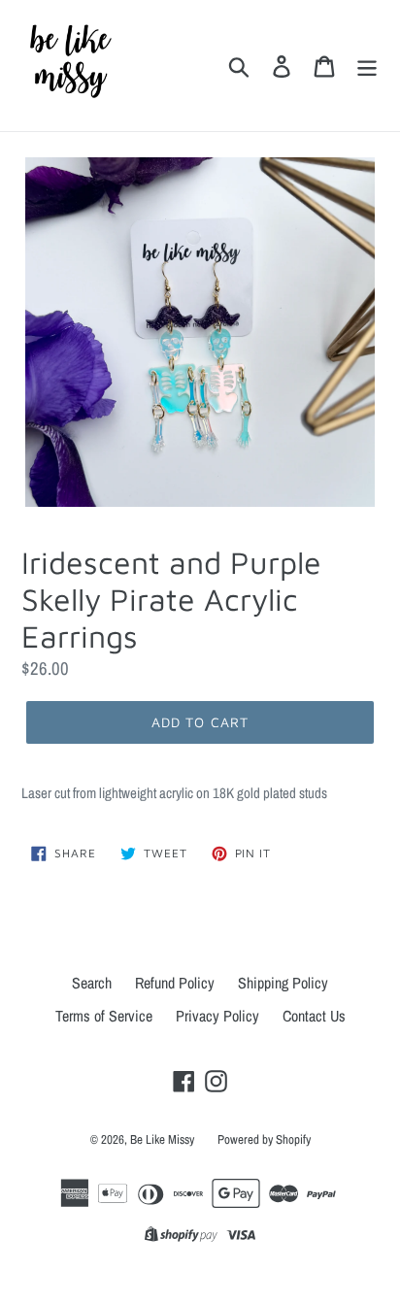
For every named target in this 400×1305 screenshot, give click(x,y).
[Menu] (367, 65)
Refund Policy (175, 982)
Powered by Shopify (264, 1139)
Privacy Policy (217, 1015)
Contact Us (314, 1015)
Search (92, 982)
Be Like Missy (162, 1139)
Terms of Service (103, 1015)
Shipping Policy (283, 982)
